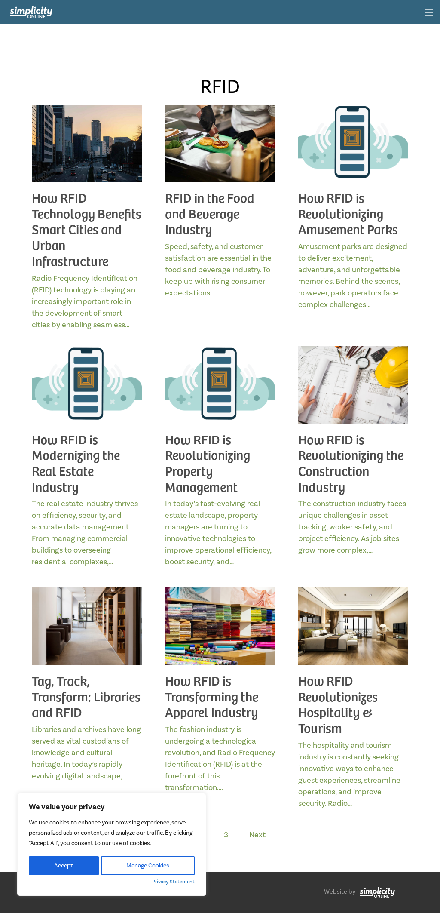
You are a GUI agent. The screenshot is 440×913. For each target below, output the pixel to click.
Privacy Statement (173, 882)
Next (257, 835)
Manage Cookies (147, 866)
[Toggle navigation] (429, 13)
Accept (63, 866)
